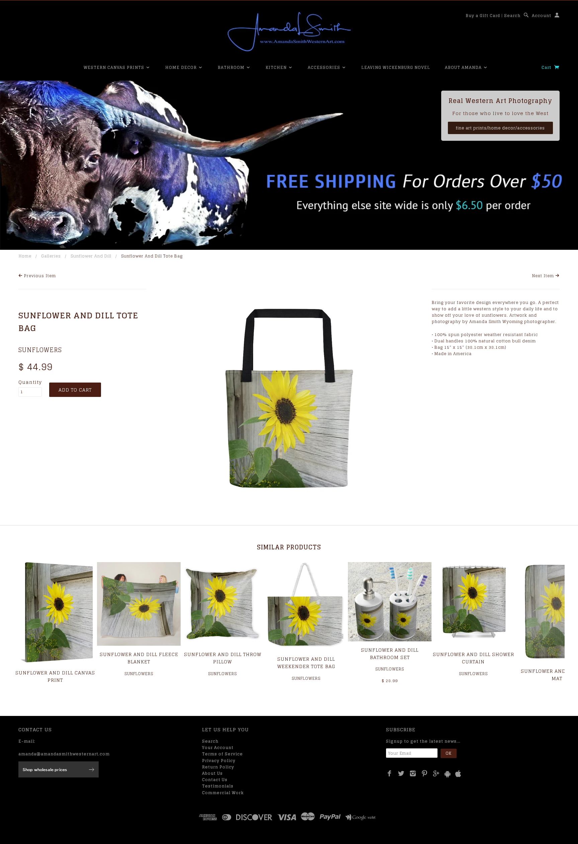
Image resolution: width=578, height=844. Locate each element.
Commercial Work (223, 792)
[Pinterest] (424, 773)
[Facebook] (389, 773)
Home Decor (181, 67)
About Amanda (464, 67)
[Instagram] (412, 773)
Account (541, 15)
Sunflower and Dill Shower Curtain (473, 658)
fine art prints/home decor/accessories (500, 127)
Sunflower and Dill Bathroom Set (389, 653)
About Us (212, 773)
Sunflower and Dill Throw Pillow (222, 658)
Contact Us (214, 779)
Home (25, 255)
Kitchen (277, 67)
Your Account (217, 747)
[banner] (289, 32)
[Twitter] (401, 773)
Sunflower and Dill (91, 255)
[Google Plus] (436, 773)
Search (512, 15)
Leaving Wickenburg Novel (395, 67)
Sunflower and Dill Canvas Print (55, 676)
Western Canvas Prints (115, 67)
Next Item (543, 276)
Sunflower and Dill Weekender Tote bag (306, 662)
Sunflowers (40, 349)
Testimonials (217, 785)
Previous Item (39, 276)
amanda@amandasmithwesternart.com (64, 753)
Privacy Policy (218, 760)
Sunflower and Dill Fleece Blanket (139, 658)
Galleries (51, 255)
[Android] (448, 774)
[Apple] (458, 774)
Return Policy (218, 766)
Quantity (30, 382)
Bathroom (232, 67)
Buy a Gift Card (483, 15)
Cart (547, 67)
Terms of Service (222, 753)
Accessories (325, 67)
